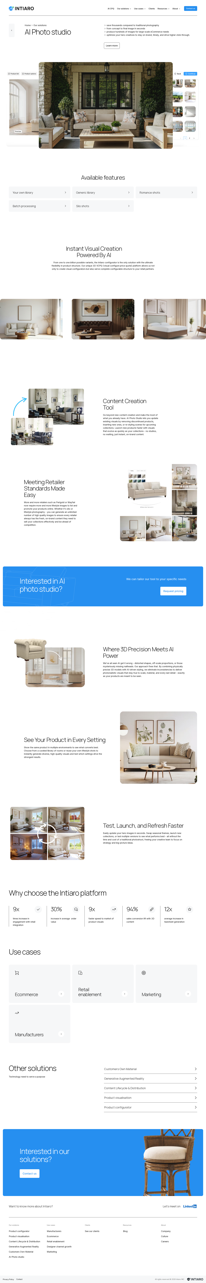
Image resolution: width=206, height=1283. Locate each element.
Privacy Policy (8, 1279)
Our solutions (39, 25)
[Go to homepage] (195, 1279)
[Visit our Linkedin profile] (190, 1206)
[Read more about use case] (39, 984)
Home (28, 25)
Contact (19, 1279)
